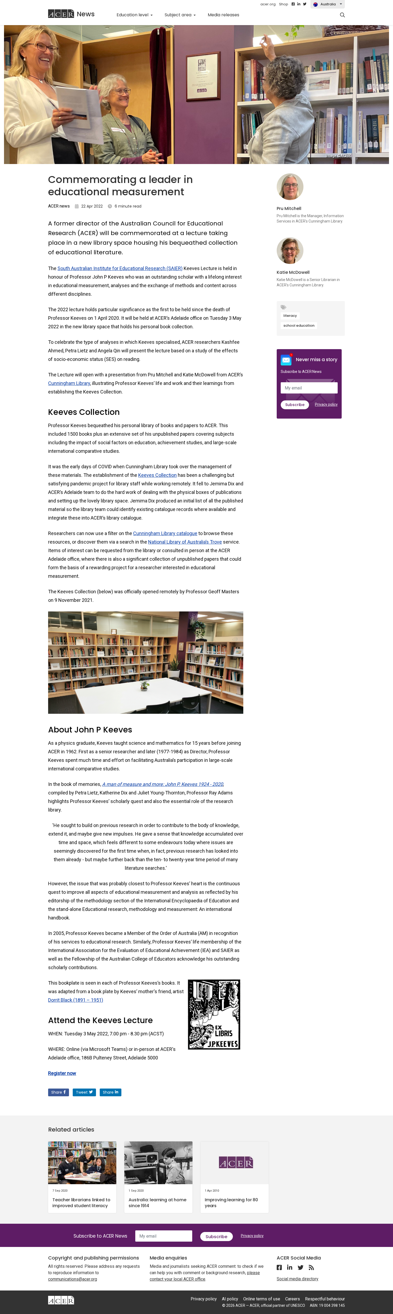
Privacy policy (326, 404)
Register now (62, 1073)
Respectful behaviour (325, 1298)
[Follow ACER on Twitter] (304, 4)
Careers (292, 1298)
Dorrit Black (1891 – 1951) (75, 1000)
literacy (290, 315)
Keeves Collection (157, 475)
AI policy (230, 1298)
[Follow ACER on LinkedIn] (298, 4)
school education (298, 325)
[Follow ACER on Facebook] (293, 4)
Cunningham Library (69, 383)
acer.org (268, 4)
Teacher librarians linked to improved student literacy (81, 1203)
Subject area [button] (178, 15)
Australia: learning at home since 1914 (157, 1203)
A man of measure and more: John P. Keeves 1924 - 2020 (162, 784)
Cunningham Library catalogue (165, 533)
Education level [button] (133, 15)
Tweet (82, 1092)
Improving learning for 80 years (231, 1203)
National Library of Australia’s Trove (185, 542)
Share (56, 1092)
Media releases (226, 14)
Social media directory (297, 1278)
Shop (283, 4)
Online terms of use (261, 1298)
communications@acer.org (72, 1279)
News (86, 14)
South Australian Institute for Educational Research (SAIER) (120, 268)
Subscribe (295, 404)
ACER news (59, 206)
